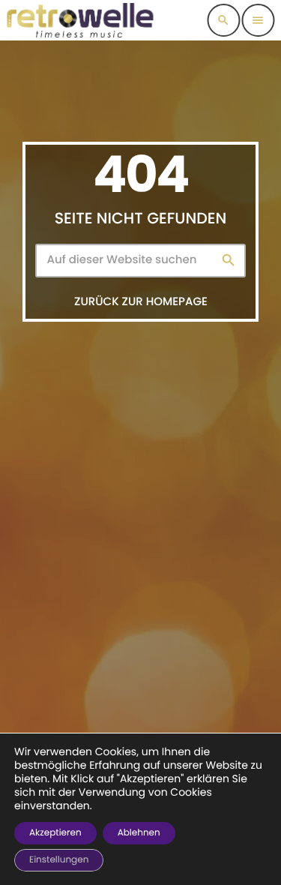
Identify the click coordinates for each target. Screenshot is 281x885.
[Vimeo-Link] (80, 20)
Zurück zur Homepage (141, 302)
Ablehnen (139, 832)
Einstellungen (58, 860)
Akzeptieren (55, 832)
